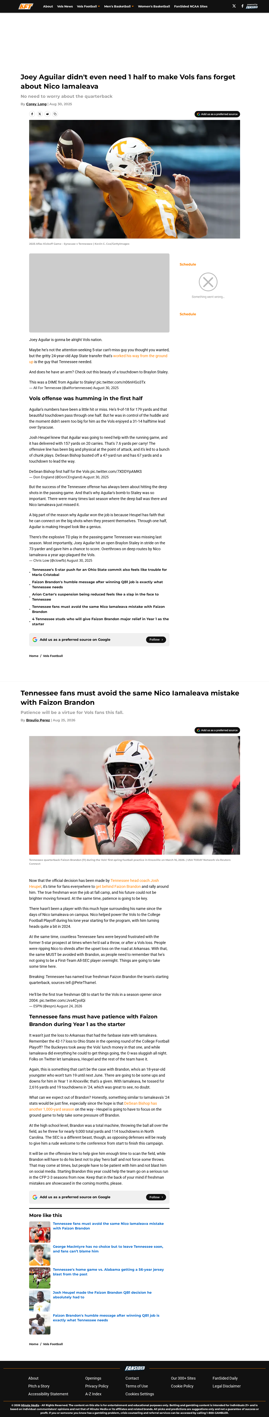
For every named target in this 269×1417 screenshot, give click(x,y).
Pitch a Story (39, 1386)
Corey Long (36, 104)
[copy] (55, 114)
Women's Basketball (154, 6)
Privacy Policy (96, 1386)
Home (33, 656)
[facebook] (242, 6)
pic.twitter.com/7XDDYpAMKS (116, 471)
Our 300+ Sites (183, 1378)
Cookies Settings (139, 1394)
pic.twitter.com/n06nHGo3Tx (121, 382)
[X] (234, 6)
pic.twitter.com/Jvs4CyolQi (62, 1000)
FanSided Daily (225, 1378)
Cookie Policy (182, 1386)
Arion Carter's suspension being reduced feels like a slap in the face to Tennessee (95, 596)
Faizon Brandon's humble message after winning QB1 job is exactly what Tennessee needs (97, 584)
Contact (132, 1378)
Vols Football (53, 656)
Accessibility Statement (48, 1394)
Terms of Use (136, 1386)
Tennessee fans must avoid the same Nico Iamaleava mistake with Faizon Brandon (98, 609)
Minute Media (30, 1405)
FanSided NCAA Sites (190, 6)
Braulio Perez (38, 720)
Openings (93, 1378)
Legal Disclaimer (227, 1386)
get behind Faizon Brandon (118, 886)
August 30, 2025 (106, 387)
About (48, 6)
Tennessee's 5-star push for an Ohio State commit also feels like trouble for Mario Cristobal (99, 572)
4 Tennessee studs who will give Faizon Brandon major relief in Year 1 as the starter (100, 621)
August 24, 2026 (69, 1006)
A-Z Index (93, 1394)
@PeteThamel (83, 982)
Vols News (65, 6)
